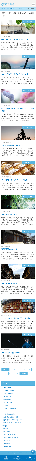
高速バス (3, 8)
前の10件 (5, 369)
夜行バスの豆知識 (8, 393)
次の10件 (24, 373)
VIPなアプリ (6, 432)
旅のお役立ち (7, 396)
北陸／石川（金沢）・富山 (10, 417)
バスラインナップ (30, 459)
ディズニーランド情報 (9, 408)
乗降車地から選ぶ (18, 459)
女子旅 (5, 411)
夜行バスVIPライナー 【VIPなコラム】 (17, 8)
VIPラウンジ (6, 440)
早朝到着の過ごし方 (9, 399)
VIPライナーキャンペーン (10, 437)
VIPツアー (6, 429)
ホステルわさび (7, 446)
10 (13, 373)
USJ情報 (5, 405)
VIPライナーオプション (9, 434)
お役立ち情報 (6, 387)
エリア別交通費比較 (9, 390)
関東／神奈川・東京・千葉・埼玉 (12, 420)
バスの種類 (6, 443)
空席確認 (5, 459)
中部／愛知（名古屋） (9, 414)
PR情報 (4, 426)
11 (18, 373)
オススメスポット (28, 21)
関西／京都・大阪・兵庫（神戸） (12, 422)
